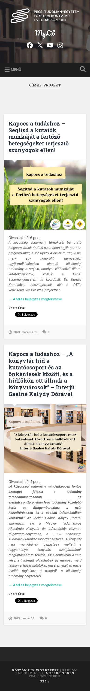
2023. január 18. (24, 618)
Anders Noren (60, 673)
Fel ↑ (45, 681)
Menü (16, 69)
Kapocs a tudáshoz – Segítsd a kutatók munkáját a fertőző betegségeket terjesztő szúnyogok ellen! (39, 137)
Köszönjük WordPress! (35, 670)
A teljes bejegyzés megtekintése (35, 299)
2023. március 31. (25, 332)
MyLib (45, 33)
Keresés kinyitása (82, 69)
